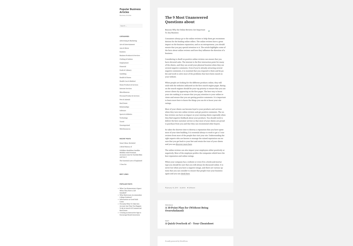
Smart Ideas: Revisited (127, 143)
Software (123, 111)
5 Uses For (123, 164)
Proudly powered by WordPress (176, 241)
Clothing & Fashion (126, 59)
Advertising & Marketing (128, 41)
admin (183, 188)
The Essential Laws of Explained (131, 161)
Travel (122, 122)
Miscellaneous (125, 92)
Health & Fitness (125, 77)
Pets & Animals (125, 100)
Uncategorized (125, 125)
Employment (124, 63)
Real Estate (123, 103)
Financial (123, 66)
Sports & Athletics (126, 114)
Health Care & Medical (128, 81)
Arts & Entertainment (127, 44)
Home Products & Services (129, 85)
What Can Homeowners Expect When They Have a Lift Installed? (130, 190)
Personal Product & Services (129, 96)
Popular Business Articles (130, 10)
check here (185, 173)
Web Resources (125, 129)
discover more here (184, 144)
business (123, 52)
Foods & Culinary (125, 70)
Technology (124, 118)
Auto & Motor (124, 48)
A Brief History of (126, 147)
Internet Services (126, 89)
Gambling (123, 74)
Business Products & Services (130, 55)
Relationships (124, 107)
